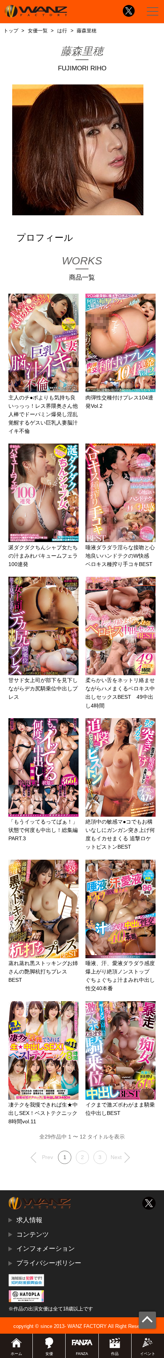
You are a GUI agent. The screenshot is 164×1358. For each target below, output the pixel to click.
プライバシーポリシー (48, 1263)
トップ (10, 30)
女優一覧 (38, 30)
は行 (62, 30)
